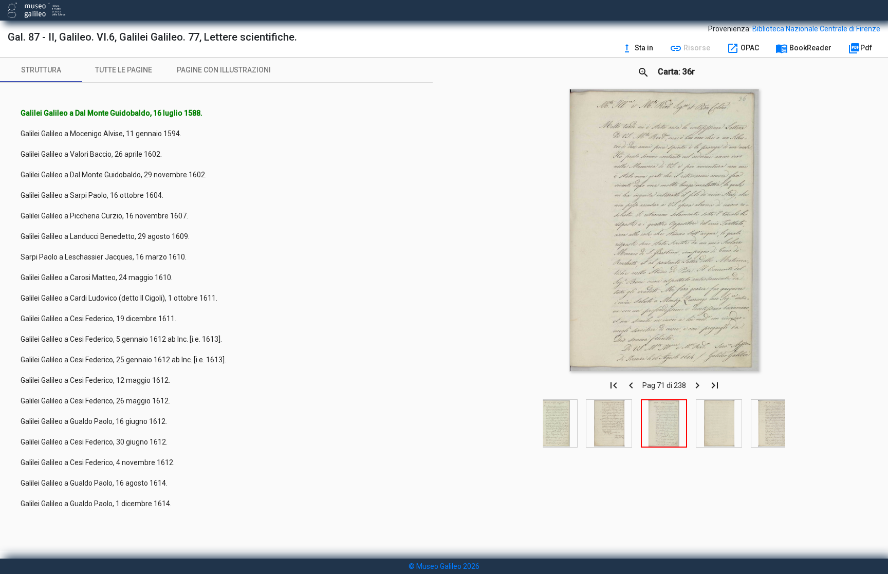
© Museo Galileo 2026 (444, 566)
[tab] (41, 70)
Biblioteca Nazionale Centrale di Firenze (816, 29)
